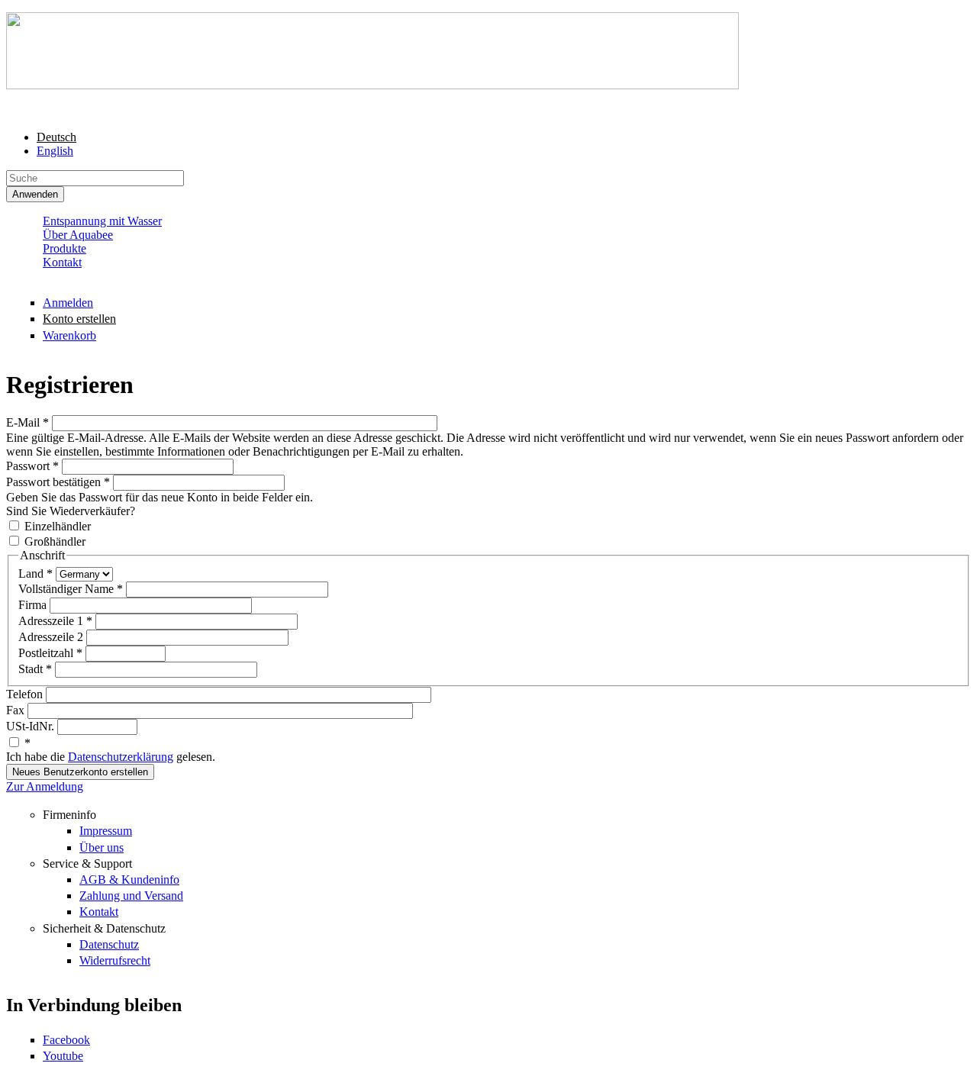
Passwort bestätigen (58, 481)
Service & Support (87, 863)
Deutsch (56, 136)
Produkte (64, 248)
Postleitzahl (50, 652)
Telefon (26, 694)
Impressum (105, 830)
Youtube (63, 1055)
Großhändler (54, 541)
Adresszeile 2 (52, 636)
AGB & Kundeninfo (129, 879)
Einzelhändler (57, 526)
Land (35, 573)
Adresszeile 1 (55, 620)
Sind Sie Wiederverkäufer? (70, 510)
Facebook (66, 1039)
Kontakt (62, 262)
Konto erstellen (79, 318)
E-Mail (27, 422)
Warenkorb (69, 335)
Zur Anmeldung (44, 786)
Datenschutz (109, 944)
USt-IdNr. (31, 726)
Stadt (35, 668)
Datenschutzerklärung (120, 756)
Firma (34, 604)
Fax (16, 710)
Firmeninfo (69, 814)
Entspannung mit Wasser (102, 220)
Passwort (32, 465)
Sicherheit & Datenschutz (104, 928)
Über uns (101, 847)
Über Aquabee (78, 234)
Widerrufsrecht (114, 960)
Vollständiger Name (70, 588)
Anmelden (68, 302)
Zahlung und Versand (131, 895)
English (55, 150)
